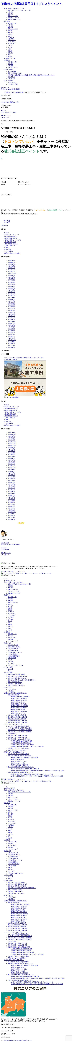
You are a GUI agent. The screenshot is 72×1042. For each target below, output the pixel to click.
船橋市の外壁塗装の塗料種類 (17, 678)
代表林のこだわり (9, 58)
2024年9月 (11, 297)
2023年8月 (11, 321)
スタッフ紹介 (12, 637)
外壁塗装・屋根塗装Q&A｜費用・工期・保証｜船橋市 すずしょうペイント (31, 75)
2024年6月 (11, 303)
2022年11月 (11, 338)
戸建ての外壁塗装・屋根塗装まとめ (15, 693)
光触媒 (10, 51)
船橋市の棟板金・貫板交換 (19, 765)
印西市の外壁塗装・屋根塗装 (17, 719)
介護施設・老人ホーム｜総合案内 (18, 748)
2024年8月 (11, 299)
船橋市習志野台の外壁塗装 (19, 706)
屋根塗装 (10, 14)
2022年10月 (12, 340)
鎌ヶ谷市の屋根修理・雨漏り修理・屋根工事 (25, 768)
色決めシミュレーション (15, 665)
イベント (10, 669)
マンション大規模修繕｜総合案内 (18, 726)
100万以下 (11, 38)
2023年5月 (11, 327)
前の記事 (7, 220)
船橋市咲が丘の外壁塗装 (19, 711)
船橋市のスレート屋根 (18, 763)
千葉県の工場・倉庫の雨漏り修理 (21, 741)
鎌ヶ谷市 (10, 32)
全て (6, 232)
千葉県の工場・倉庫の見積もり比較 (22, 744)
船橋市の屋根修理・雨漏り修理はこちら (20, 755)
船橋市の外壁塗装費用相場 (16, 674)
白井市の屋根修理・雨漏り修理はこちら (20, 772)
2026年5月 (11, 260)
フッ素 (10, 47)
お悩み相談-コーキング (15, 652)
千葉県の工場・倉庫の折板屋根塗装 (19, 739)
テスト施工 (11, 663)
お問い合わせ (8, 80)
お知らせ (10, 661)
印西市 (10, 36)
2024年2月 (11, 310)
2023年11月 (11, 316)
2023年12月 (11, 314)
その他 (10, 56)
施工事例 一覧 (12, 23)
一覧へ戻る (4, 225)
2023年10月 (11, 317)
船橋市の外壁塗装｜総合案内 (20, 696)
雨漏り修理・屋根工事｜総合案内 (18, 754)
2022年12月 (11, 336)
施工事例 (7, 21)
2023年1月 (11, 334)
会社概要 (10, 65)
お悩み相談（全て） (14, 647)
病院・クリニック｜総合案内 (17, 750)
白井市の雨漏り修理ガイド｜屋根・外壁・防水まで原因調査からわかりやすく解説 (37, 776)
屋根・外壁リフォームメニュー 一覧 (19, 10)
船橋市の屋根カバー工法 (19, 761)
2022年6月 (11, 347)
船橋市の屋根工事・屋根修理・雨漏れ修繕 (24, 757)
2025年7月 (11, 279)
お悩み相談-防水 (13, 654)
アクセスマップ (13, 67)
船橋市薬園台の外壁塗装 (19, 704)
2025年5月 (11, 282)
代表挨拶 (10, 64)
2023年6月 (11, 325)
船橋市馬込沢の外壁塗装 (19, 698)
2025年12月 (12, 269)
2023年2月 (11, 332)
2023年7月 (11, 323)
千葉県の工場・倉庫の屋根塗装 (17, 737)
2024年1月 (11, 312)
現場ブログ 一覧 (13, 645)
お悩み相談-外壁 (13, 648)
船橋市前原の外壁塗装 (18, 713)
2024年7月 (11, 301)
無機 (9, 49)
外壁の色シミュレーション (16, 685)
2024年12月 (11, 292)
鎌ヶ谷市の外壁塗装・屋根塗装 (17, 717)
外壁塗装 (10, 12)
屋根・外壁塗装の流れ (15, 73)
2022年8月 (11, 343)
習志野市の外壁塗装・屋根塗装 (17, 722)
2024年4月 (11, 306)
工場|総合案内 (12, 733)
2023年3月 (11, 330)
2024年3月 (11, 308)
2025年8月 (11, 277)
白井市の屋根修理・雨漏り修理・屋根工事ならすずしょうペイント (32, 774)
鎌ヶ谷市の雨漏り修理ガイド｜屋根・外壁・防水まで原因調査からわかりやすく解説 (38, 770)
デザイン (10, 53)
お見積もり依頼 (13, 84)
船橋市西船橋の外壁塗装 (19, 700)
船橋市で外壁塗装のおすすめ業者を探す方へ (22, 680)
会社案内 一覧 (12, 62)
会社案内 (7, 60)
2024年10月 (12, 295)
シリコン (10, 45)
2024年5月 (11, 305)
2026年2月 (11, 266)
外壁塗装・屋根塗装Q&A (16, 683)
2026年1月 (11, 268)
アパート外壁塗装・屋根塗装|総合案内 (20, 728)
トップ (6, 578)
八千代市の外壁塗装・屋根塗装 (17, 720)
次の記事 (7, 222)
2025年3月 (11, 286)
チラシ (10, 671)
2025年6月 (11, 281)
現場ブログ (11, 77)
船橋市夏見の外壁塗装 (18, 702)
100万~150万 (12, 40)
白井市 (10, 34)
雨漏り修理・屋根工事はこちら (14, 752)
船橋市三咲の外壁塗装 (18, 709)
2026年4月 (12, 262)
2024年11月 (11, 293)
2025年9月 (11, 275)
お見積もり (11, 691)
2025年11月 (12, 271)
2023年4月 (11, 329)
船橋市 (10, 30)
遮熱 (9, 54)
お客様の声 (11, 78)
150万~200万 (12, 41)
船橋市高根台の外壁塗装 (19, 707)
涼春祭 (10, 659)
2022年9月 (11, 341)
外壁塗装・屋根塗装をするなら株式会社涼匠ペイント (18, 1040)
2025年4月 (11, 284)
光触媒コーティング (14, 19)
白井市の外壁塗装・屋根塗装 (17, 715)
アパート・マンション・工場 (13, 724)
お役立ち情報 (8, 69)
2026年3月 (11, 264)
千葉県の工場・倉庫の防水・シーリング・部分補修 (27, 746)
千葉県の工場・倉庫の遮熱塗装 (21, 743)
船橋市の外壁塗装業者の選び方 (17, 676)
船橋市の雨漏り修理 (17, 759)
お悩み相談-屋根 (13, 650)
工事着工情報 (12, 658)
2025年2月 (11, 288)
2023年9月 (11, 319)
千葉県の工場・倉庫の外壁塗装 (17, 735)
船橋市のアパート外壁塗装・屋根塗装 (20, 730)
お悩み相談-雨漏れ (13, 656)
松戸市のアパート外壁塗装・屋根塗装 (20, 731)
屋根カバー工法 (13, 16)
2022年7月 (11, 345)
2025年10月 (12, 273)
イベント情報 (12, 71)
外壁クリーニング (13, 17)
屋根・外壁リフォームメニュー (14, 8)
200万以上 (11, 43)
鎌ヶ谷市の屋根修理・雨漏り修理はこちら (21, 767)
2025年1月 (11, 290)
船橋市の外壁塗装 (13, 695)
